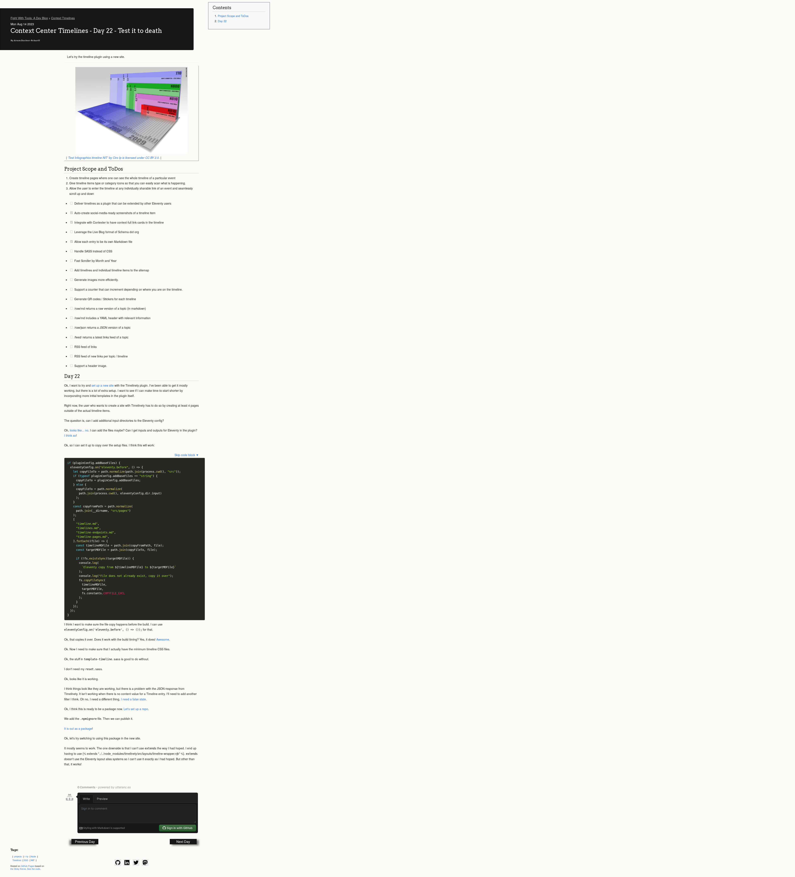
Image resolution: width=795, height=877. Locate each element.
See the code (33, 868)
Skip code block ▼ (187, 455)
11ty (26, 856)
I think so (70, 435)
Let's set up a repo (136, 709)
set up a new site (103, 385)
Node (33, 856)
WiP (33, 860)
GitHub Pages (27, 866)
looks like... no (79, 430)
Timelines (16, 860)
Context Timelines (63, 18)
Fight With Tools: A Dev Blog (29, 18)
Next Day (183, 841)
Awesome (162, 639)
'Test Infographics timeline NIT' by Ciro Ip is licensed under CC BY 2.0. (114, 158)
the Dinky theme (18, 868)
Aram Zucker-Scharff (27, 40)
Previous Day (85, 841)
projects (18, 856)
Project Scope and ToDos (233, 16)
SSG (26, 860)
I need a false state (133, 699)
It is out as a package (78, 728)
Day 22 (222, 21)
